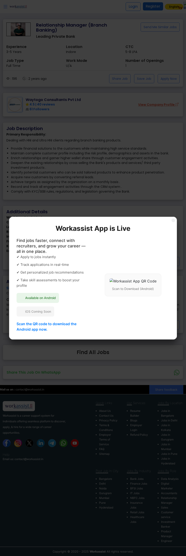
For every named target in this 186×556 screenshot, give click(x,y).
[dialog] (93, 278)
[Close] (173, 220)
